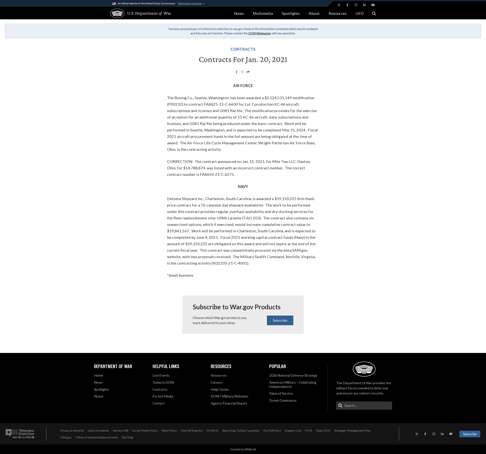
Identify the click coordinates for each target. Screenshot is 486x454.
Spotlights (291, 13)
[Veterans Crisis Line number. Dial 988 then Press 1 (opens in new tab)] (20, 434)
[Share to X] (243, 72)
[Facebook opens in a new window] (347, 5)
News (239, 13)
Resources (337, 13)
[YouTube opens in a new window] (373, 5)
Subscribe (280, 320)
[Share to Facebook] (237, 72)
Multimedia (263, 13)
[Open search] (374, 13)
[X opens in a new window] (339, 5)
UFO (360, 13)
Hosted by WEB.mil (243, 449)
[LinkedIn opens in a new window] (364, 5)
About (314, 13)
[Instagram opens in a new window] (356, 5)
